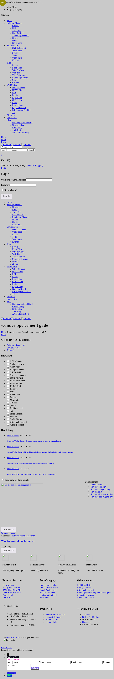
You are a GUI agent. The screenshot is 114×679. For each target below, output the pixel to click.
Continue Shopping (34, 165)
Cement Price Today (49, 587)
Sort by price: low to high (102, 494)
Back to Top (6, 647)
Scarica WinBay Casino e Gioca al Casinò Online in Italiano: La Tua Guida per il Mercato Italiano (40, 452)
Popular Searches (12, 580)
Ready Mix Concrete (12, 587)
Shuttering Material (48, 595)
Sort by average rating (100, 489)
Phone (9, 675)
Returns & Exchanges (55, 614)
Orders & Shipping (90, 617)
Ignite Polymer (16, 378)
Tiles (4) (10, 350)
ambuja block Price (85, 597)
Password (5, 185)
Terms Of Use (52, 619)
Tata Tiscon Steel (47, 592)
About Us (86, 614)
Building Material (19, 536)
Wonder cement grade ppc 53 (17, 540)
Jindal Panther (16, 383)
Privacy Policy (52, 622)
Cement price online (48, 585)
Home (4, 332)
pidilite (13, 405)
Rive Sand (44, 597)
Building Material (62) (16, 345)
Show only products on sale (16, 480)
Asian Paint (15, 367)
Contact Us (87, 622)
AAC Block (8, 595)
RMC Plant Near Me (12, 590)
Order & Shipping (54, 617)
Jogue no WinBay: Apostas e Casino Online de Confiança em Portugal (30, 463)
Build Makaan (13, 435)
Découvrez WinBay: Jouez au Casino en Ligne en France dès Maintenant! (31, 474)
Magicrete (14, 400)
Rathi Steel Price (84, 585)
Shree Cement (16, 414)
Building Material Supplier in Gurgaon (94, 592)
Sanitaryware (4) (14, 348)
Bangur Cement (17, 369)
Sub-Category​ (48, 580)
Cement (31, 536)
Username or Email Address (13, 180)
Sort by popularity (98, 487)
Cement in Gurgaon (85, 595)
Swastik (13, 416)
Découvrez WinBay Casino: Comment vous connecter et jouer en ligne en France (34, 441)
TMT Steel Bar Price (12, 592)
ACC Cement (16, 361)
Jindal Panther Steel (48, 590)
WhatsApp (11, 673)
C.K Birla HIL (16, 372)
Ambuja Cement (17, 364)
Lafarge (13, 397)
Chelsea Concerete (18, 375)
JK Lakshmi (15, 386)
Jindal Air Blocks (17, 380)
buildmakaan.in (13, 637)
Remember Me (11, 190)
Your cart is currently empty (13, 165)
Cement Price (8, 585)
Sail (11, 411)
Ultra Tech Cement (18, 422)
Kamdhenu (15, 394)
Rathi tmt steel (16, 408)
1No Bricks (8, 597)
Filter (3, 334)
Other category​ (85, 580)
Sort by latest (96, 492)
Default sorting (97, 484)
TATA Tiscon (16, 419)
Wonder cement (17, 425)
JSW (12, 391)
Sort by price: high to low (102, 497)
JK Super (14, 389)
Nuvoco (13, 403)
